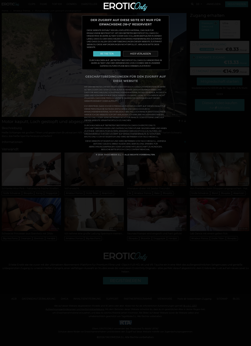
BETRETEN (107, 53)
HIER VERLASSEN (140, 53)
